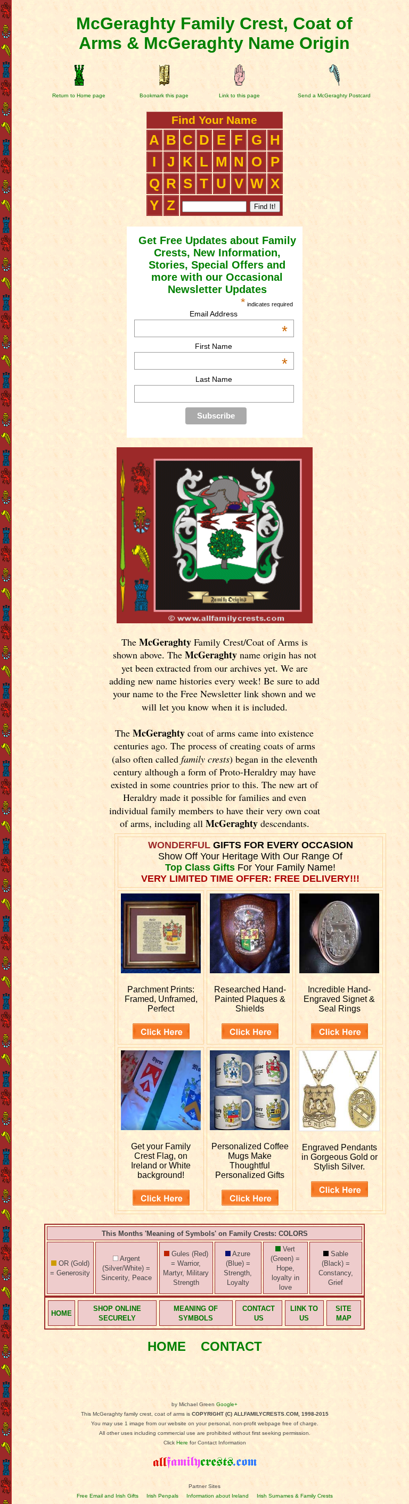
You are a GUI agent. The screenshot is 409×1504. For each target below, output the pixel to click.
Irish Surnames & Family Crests (295, 1496)
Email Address (239, 314)
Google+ (227, 1404)
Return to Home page (78, 95)
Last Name (213, 379)
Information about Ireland (217, 1496)
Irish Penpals (162, 1496)
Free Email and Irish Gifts (107, 1496)
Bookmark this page (164, 95)
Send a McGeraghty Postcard (334, 95)
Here (182, 1442)
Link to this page (239, 95)
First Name (241, 346)
